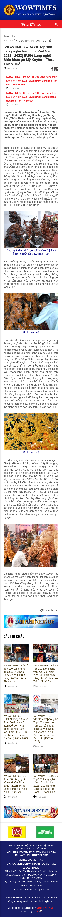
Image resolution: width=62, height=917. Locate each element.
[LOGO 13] (45, 831)
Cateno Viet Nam (45, 908)
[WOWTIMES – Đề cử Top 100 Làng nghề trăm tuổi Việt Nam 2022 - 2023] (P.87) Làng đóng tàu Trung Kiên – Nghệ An (16, 784)
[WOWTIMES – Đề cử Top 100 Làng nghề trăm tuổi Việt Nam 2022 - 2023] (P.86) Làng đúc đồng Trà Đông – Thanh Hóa (45, 784)
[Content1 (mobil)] (31, 621)
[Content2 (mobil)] (31, 812)
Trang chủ (9, 36)
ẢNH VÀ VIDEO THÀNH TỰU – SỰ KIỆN (29, 40)
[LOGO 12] (17, 831)
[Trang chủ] (31, 10)
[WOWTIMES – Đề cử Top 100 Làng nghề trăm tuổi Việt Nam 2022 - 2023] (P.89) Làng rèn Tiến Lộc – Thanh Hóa (31, 80)
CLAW (36, 911)
